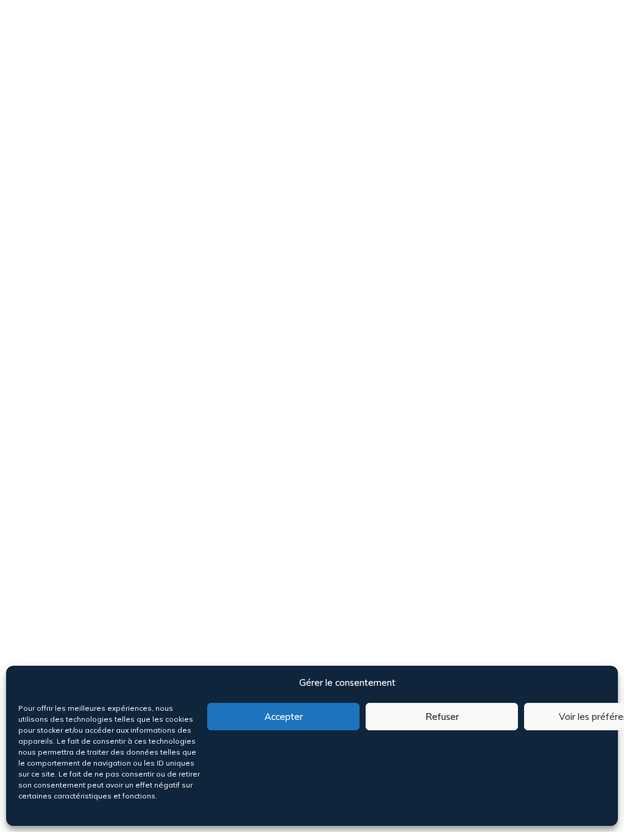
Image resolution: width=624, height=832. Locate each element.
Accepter (283, 716)
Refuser (442, 716)
